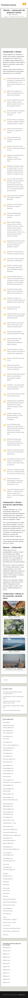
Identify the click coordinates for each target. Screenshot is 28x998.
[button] (24, 4)
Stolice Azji (5, 896)
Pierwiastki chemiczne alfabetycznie (12, 835)
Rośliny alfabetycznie (8, 768)
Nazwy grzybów (7, 776)
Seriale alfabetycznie (8, 814)
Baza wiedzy (6, 884)
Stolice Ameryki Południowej (10, 902)
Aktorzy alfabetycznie (8, 812)
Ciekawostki (6, 881)
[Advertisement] (14, 32)
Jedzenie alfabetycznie (8, 788)
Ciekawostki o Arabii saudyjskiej (14, 669)
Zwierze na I (6, 966)
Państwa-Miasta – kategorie (10, 919)
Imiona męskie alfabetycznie (10, 832)
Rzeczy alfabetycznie (8, 780)
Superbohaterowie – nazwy (9, 823)
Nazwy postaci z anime (8, 820)
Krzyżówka (5, 934)
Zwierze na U (6, 950)
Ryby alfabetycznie (7, 753)
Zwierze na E (6, 960)
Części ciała (6, 864)
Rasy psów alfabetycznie (9, 759)
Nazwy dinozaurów (7, 762)
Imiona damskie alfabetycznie (10, 829)
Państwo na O (7, 947)
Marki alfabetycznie (7, 846)
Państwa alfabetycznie (8, 727)
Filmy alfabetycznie (7, 817)
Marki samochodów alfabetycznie (11, 849)
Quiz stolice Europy (7, 910)
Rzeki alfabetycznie (7, 736)
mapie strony (21, 994)
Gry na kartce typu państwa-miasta (11, 710)
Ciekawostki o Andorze (14, 635)
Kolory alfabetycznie (8, 765)
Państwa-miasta (8, 5)
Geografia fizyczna (7, 876)
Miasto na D (6, 963)
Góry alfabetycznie (7, 742)
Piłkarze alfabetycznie (8, 843)
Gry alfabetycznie (7, 867)
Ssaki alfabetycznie (7, 756)
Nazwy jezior (6, 738)
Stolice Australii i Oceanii (9, 905)
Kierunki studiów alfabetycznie (10, 799)
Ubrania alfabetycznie (8, 785)
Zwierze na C (6, 982)
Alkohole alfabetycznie (8, 794)
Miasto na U (6, 976)
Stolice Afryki (6, 893)
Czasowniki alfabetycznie (9, 860)
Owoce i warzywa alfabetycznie (10, 745)
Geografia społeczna (8, 878)
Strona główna (6, 722)
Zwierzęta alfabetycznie (8, 748)
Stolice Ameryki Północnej (9, 899)
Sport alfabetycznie (7, 838)
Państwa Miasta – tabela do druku (11, 931)
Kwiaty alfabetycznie (8, 773)
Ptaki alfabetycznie (7, 750)
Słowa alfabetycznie (8, 858)
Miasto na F (6, 954)
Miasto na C (6, 973)
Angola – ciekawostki (14, 651)
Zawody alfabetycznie (8, 797)
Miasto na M (6, 979)
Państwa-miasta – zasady (9, 922)
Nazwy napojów (7, 791)
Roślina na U (6, 957)
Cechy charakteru (7, 852)
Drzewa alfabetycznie (8, 770)
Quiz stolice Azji (7, 913)
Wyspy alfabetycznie (8, 826)
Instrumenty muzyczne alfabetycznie (12, 782)
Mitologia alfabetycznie (8, 809)
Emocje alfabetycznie (8, 855)
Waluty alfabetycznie (8, 806)
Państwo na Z (7, 970)
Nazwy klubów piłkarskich (9, 840)
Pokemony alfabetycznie (9, 869)
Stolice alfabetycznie (8, 732)
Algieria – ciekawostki (14, 616)
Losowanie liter (6, 925)
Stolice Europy (6, 890)
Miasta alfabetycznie (8, 730)
